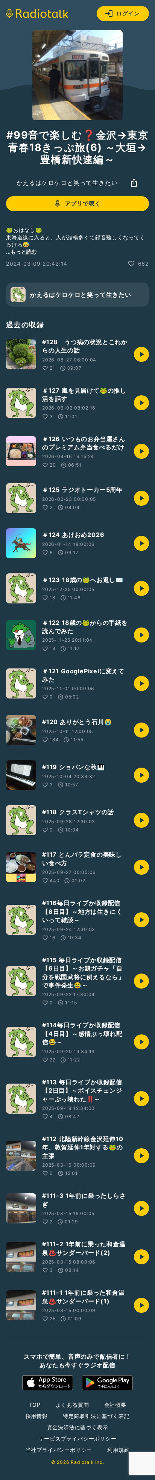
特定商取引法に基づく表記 (96, 1416)
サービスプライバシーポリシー (77, 1438)
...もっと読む (21, 251)
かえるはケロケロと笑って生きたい (67, 182)
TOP (34, 1404)
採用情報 (37, 1416)
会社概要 (115, 1404)
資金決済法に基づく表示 (77, 1427)
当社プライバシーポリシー (59, 1450)
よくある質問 (72, 1404)
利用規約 (118, 1450)
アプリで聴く (83, 203)
